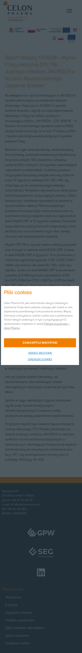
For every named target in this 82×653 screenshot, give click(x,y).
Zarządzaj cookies (40, 359)
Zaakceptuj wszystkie (40, 342)
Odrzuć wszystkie (40, 353)
